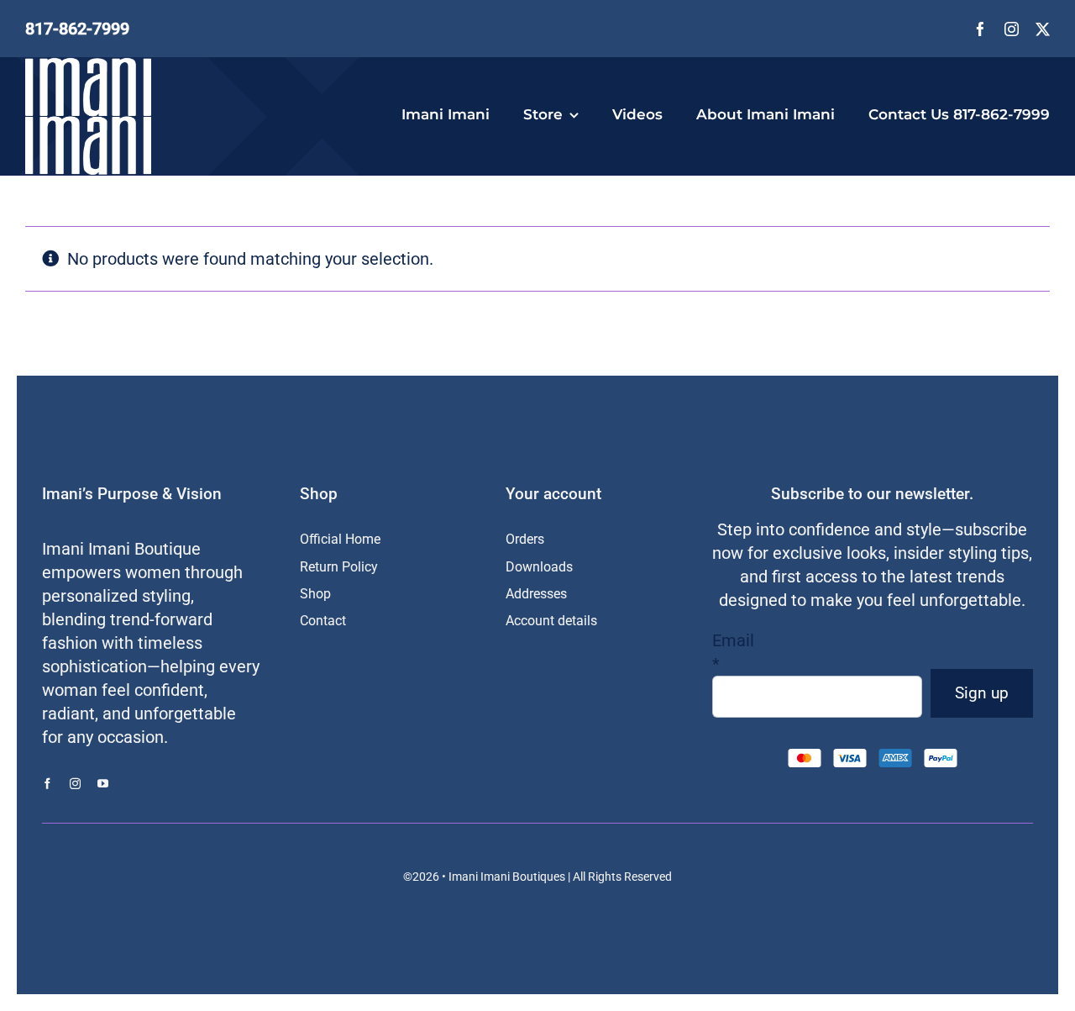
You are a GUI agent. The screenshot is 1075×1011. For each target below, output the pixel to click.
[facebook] (980, 29)
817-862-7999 (77, 28)
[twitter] (1043, 29)
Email (733, 652)
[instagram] (1011, 29)
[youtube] (102, 783)
